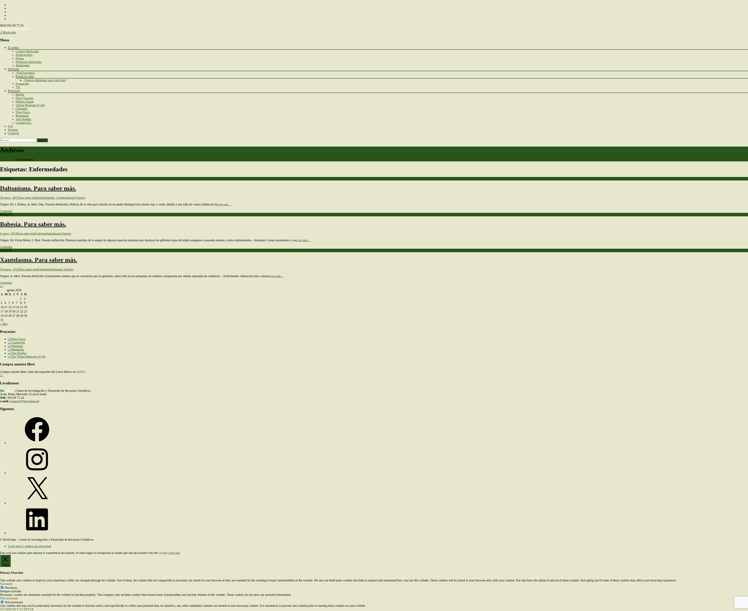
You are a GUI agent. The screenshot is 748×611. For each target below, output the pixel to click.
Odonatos (21, 108)
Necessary (11, 587)
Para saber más (28, 197)
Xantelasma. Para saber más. (38, 259)
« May (4, 324)
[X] (37, 503)
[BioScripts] (8, 32)
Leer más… (224, 204)
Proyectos (14, 90)
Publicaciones (24, 55)
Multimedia (23, 65)
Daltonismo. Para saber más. (38, 188)
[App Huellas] (17, 353)
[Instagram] (37, 473)
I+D (10, 126)
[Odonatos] (15, 346)
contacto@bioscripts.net (14, 29)
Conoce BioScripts (27, 51)
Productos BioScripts (28, 62)
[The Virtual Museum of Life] (27, 356)
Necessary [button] (6, 583)
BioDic (20, 94)
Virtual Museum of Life (30, 105)
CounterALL (24, 122)
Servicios (13, 69)
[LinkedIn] (37, 533)
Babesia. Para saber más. (33, 224)
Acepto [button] (163, 552)
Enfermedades (45, 197)
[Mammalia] (16, 349)
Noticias (13, 129)
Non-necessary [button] (9, 598)
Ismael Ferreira (76, 197)
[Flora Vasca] (16, 339)
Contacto (13, 133)
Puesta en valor (25, 76)
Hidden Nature (25, 101)
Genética (61, 197)
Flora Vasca (23, 112)
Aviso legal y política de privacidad (29, 546)
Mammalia (22, 115)
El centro (13, 47)
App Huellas (23, 119)
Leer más (174, 552)
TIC (18, 87)
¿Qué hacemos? (25, 72)
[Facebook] (37, 443)
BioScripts (6, 159)
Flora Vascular (24, 98)
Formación (22, 83)
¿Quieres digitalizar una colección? (44, 80)
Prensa (20, 58)
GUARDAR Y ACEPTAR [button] (17, 609)
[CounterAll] (16, 342)
